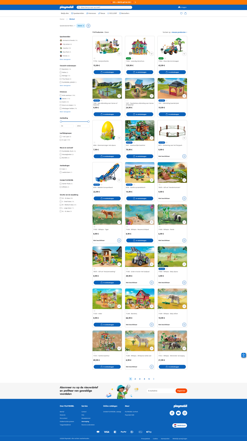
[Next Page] (153, 378)
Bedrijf (62, 412)
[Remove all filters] (88, 26)
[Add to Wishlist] (119, 54)
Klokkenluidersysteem (67, 421)
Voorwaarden (165, 439)
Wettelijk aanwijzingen (180, 439)
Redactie (62, 415)
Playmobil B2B (129, 415)
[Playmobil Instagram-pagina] (184, 413)
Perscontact (63, 418)
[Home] (67, 7)
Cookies (155, 439)
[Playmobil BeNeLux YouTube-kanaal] (178, 413)
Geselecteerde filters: (67, 26)
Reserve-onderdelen (88, 425)
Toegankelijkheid (65, 425)
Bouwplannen (86, 418)
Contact (84, 412)
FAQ (83, 415)
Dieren (80, 26)
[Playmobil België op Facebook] (172, 413)
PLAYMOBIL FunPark (131, 412)
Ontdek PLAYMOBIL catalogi (112, 412)
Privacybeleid (145, 439)
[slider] (61, 122)
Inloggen (184, 7)
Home (62, 19)
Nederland (181, 425)
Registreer (181, 391)
